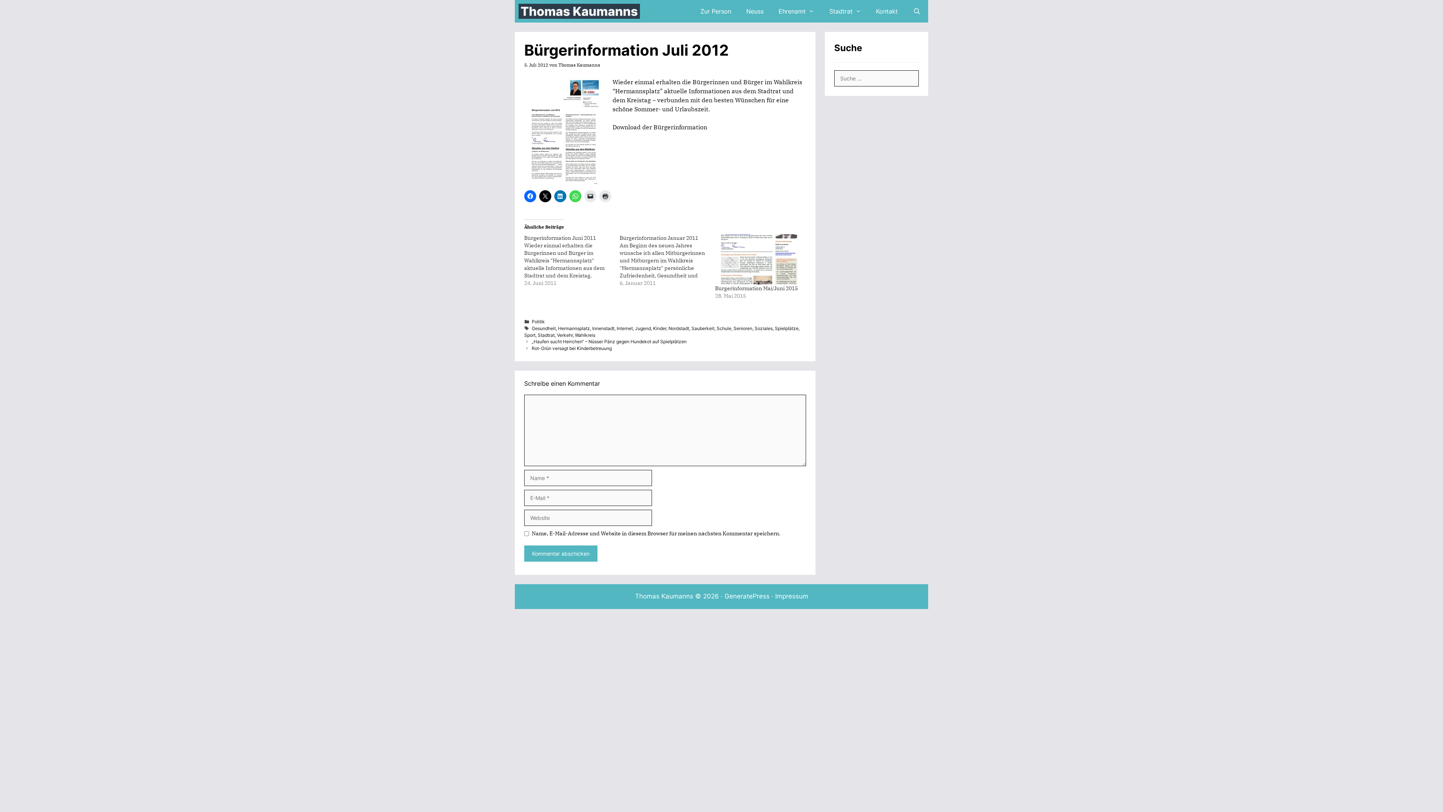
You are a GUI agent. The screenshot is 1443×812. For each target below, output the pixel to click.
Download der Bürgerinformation (660, 127)
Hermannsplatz (574, 328)
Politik (538, 321)
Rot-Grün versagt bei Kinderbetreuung (572, 348)
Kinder (659, 328)
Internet (625, 328)
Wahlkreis (585, 335)
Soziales (764, 328)
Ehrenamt (792, 11)
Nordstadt (679, 328)
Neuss (755, 11)
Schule (724, 328)
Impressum (791, 596)
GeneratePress (747, 596)
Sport (529, 335)
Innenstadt (603, 328)
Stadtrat (841, 11)
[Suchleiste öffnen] (916, 11)
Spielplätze (787, 328)
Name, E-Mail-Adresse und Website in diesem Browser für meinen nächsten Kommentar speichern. (656, 533)
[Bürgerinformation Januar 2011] (667, 260)
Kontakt (887, 11)
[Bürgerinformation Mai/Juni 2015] (759, 259)
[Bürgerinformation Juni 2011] (572, 260)
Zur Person (715, 11)
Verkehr (565, 335)
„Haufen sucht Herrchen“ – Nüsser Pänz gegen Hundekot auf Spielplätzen (609, 341)
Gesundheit (544, 328)
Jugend (643, 328)
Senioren (743, 328)
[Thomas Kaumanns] (581, 11)
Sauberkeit (702, 328)
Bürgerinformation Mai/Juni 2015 (756, 288)
